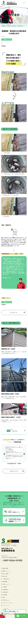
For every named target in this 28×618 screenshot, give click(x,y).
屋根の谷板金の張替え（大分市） (11, 417)
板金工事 (5, 576)
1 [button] (12, 466)
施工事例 (8, 24)
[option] (14, 454)
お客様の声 (5, 592)
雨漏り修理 (5, 568)
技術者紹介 (5, 589)
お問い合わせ (6, 600)
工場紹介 (5, 586)
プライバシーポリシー (8, 602)
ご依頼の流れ (6, 578)
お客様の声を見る (14, 471)
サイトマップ (6, 605)
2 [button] (14, 466)
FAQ (4, 597)
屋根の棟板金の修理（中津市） (10, 394)
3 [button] (15, 466)
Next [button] (24, 453)
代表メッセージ (6, 584)
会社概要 (5, 581)
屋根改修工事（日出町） (8, 349)
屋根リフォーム (7, 39)
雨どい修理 (5, 573)
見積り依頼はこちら (14, 611)
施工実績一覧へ (14, 312)
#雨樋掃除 (3, 45)
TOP (3, 24)
